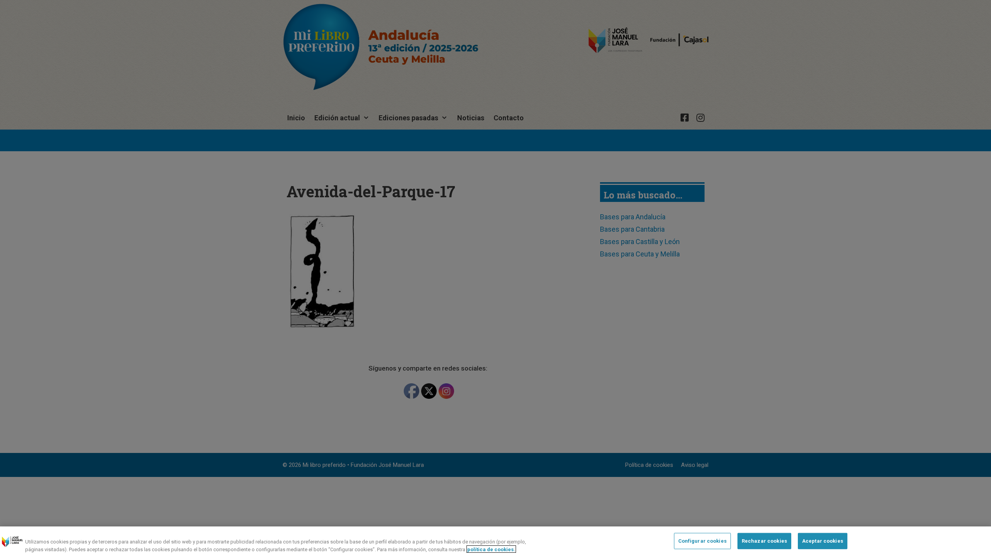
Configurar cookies (702, 541)
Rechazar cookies (764, 541)
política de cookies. (491, 549)
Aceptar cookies (822, 541)
